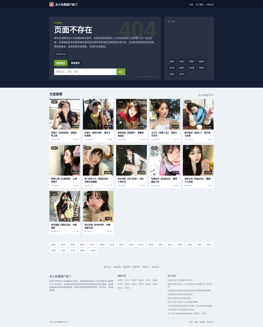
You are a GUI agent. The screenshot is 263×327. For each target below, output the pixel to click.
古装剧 (92, 250)
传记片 (73, 250)
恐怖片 (180, 245)
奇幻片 (182, 74)
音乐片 (170, 245)
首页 (191, 4)
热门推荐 (200, 4)
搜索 (121, 72)
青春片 (201, 68)
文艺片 (63, 250)
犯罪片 (53, 250)
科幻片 (172, 68)
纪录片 (189, 245)
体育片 (209, 245)
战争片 (160, 245)
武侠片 (82, 250)
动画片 (199, 245)
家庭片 (172, 74)
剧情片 (172, 61)
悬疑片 (201, 61)
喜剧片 (182, 68)
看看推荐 (75, 63)
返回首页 (60, 63)
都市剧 (151, 245)
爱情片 (192, 61)
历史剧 (192, 68)
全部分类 (210, 4)
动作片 (182, 61)
